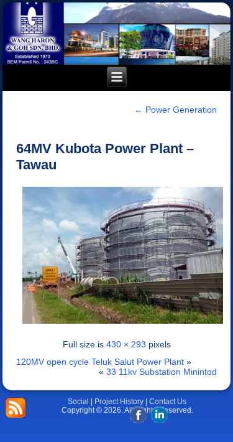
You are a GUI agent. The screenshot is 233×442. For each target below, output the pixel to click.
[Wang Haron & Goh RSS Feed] (15, 407)
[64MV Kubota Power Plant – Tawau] (123, 327)
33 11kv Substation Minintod (161, 372)
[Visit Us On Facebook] (137, 421)
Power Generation (175, 110)
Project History (119, 401)
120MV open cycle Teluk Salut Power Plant (100, 362)
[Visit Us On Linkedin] (159, 421)
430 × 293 (126, 344)
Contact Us (167, 401)
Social (78, 401)
